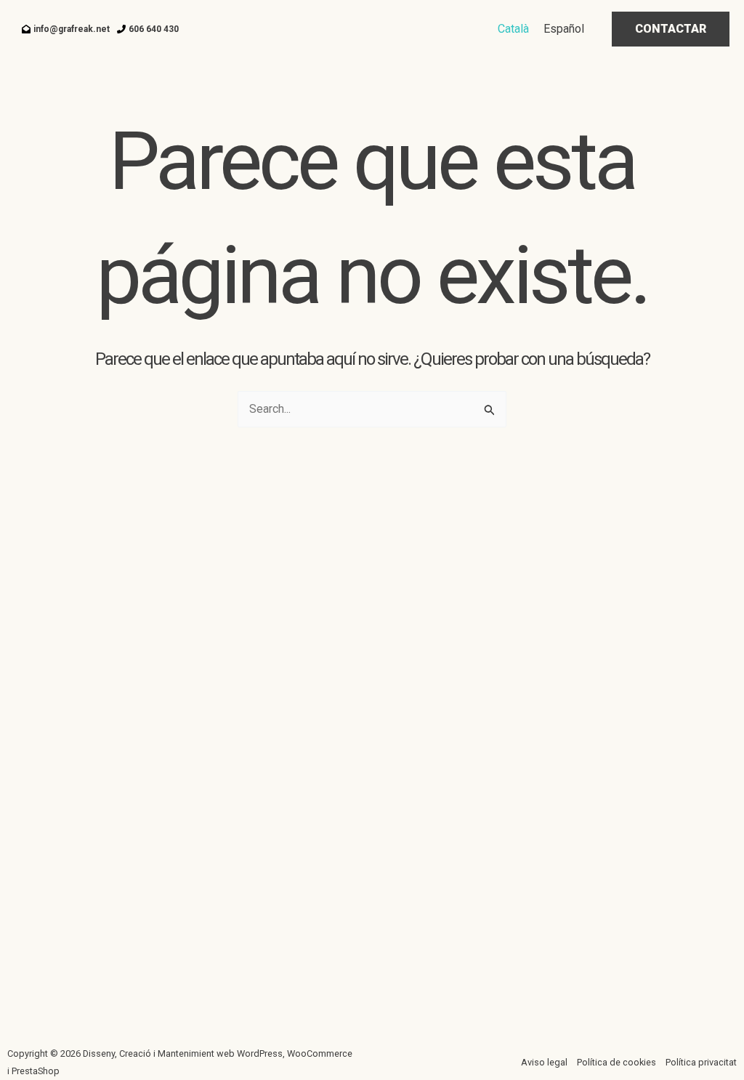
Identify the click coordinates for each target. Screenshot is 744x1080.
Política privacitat (701, 1062)
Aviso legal (544, 1062)
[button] (670, 29)
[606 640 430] (148, 29)
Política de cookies (616, 1062)
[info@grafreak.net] (66, 29)
